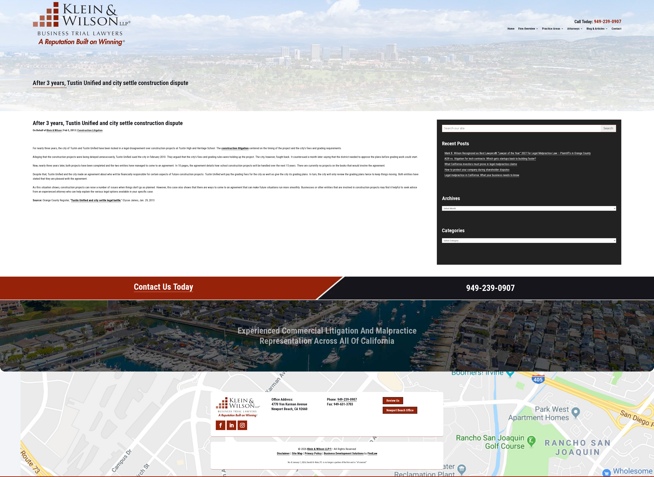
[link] (82, 24)
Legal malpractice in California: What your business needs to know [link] (482, 175)
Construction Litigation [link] (90, 130)
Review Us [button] (392, 400)
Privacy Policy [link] (313, 453)
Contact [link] (616, 28)
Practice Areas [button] (551, 28)
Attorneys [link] (573, 28)
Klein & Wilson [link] (54, 130)
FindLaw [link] (372, 453)
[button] (220, 425)
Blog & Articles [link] (595, 28)
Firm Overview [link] (526, 28)
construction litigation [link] (235, 148)
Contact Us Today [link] (163, 287)
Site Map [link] (297, 453)
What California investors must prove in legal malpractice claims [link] (481, 164)
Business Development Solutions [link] (344, 453)
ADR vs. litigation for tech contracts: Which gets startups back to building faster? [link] (490, 158)
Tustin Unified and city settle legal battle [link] (96, 200)
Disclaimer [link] (283, 453)
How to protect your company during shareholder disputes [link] (477, 169)
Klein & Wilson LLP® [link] (319, 449)
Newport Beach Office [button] (400, 410)
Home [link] (511, 28)
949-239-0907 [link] (607, 21)
